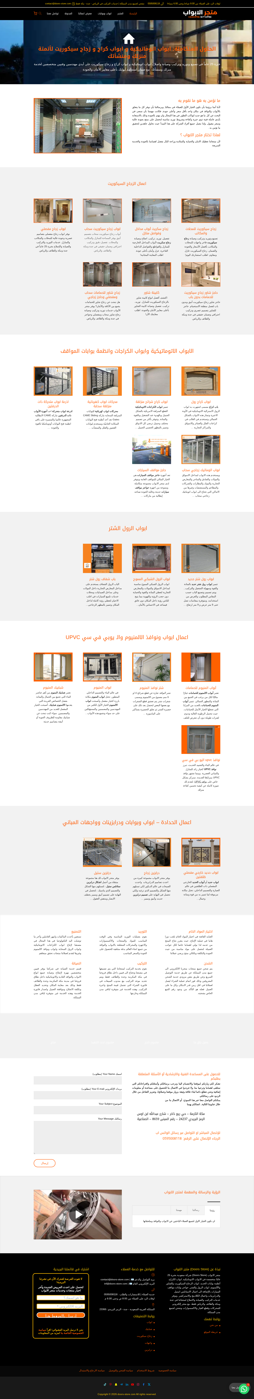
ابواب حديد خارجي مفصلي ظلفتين (201, 875)
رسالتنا (195, 1210)
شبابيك (148, 1329)
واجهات (148, 1342)
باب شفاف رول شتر (102, 579)
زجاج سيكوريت (144, 1336)
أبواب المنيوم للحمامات (201, 688)
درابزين (148, 1349)
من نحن (214, 1325)
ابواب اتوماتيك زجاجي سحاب (201, 470)
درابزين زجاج (151, 873)
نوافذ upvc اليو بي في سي (201, 760)
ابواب (149, 1322)
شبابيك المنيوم (53, 687)
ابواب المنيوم (102, 687)
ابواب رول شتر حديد (201, 579)
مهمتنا (179, 1210)
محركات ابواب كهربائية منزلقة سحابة (102, 404)
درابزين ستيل (102, 873)
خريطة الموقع (211, 1332)
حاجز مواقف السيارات (151, 470)
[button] (244, 1389)
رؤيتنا (212, 1210)
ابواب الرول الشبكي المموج (151, 579)
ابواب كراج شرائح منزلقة (152, 402)
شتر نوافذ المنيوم (152, 688)
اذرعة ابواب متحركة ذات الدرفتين (53, 404)
